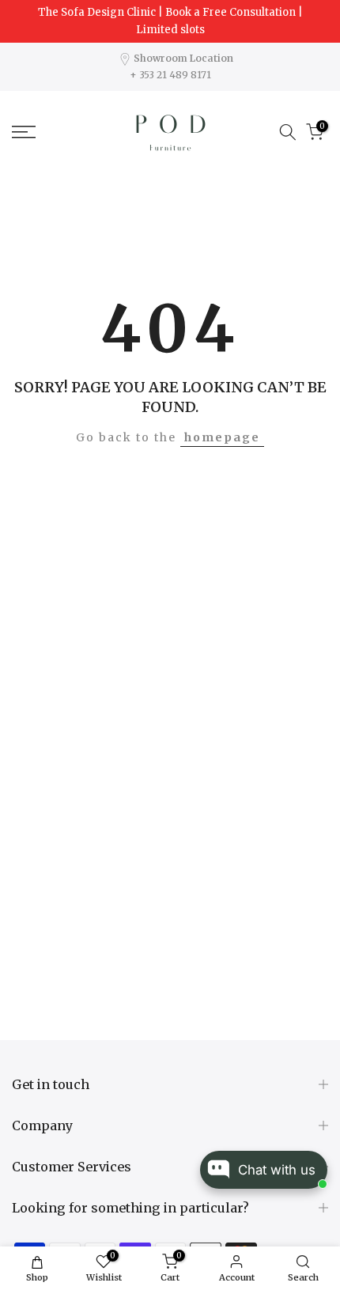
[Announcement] (170, 21)
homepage (222, 437)
